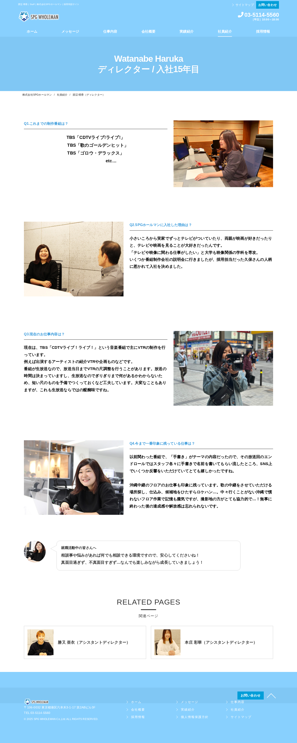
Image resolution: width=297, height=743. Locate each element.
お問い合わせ (267, 5)
